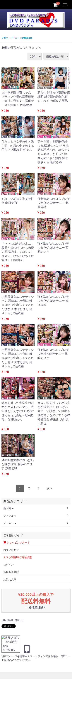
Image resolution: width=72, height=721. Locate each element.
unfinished (26, 38)
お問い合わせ (11, 549)
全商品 (4, 38)
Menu (65, 2)
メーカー (14, 38)
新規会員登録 (11, 572)
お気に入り (9, 579)
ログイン (8, 564)
